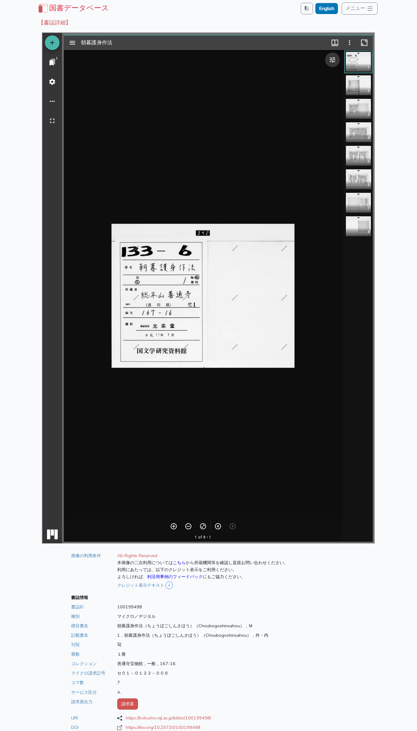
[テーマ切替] (307, 8)
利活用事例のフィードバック (175, 577)
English (326, 8)
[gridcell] (73, 8)
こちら (179, 563)
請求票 (127, 704)
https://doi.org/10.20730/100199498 (163, 727)
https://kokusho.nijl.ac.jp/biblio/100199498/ (168, 718)
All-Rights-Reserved (137, 556)
